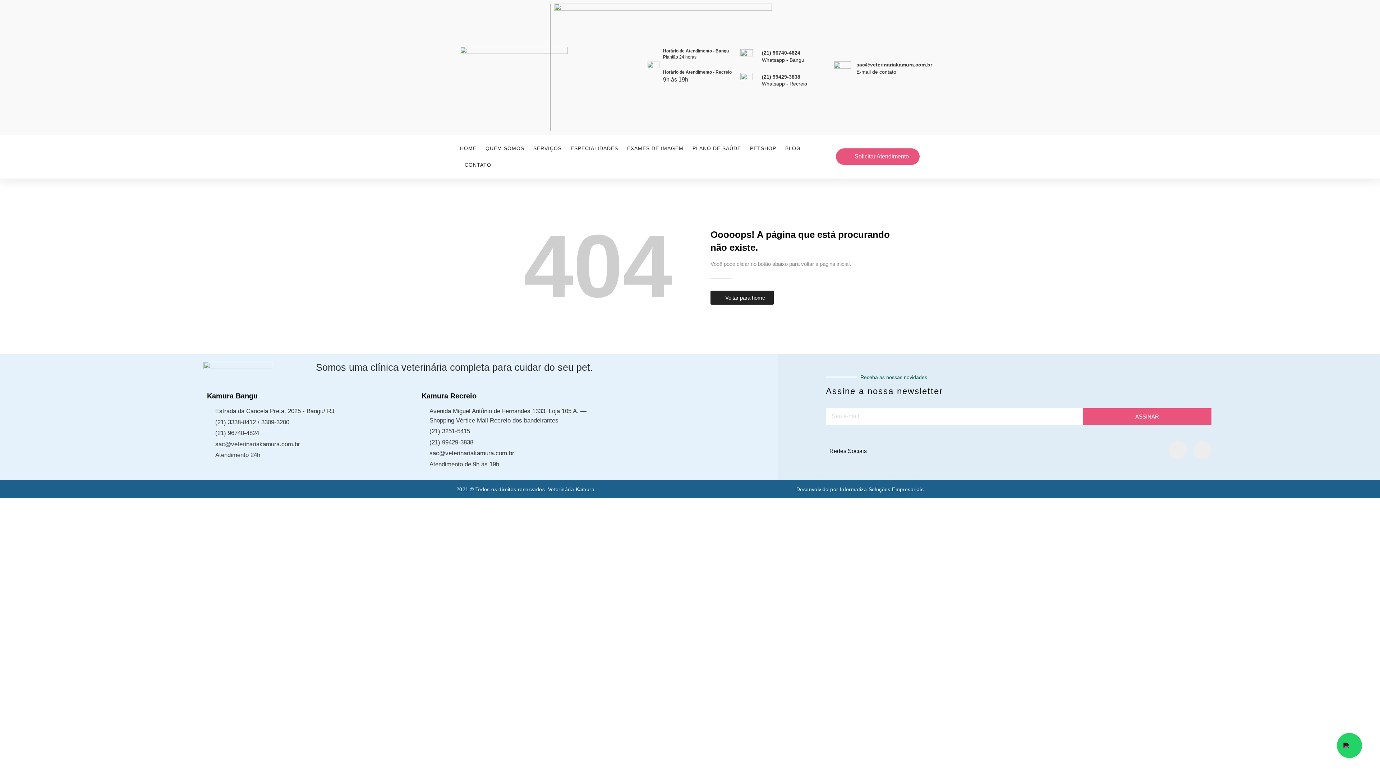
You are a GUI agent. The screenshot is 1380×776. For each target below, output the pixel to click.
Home (468, 148)
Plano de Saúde (717, 148)
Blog (793, 148)
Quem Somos (505, 148)
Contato (478, 165)
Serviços (547, 148)
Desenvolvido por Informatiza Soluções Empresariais (860, 489)
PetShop (763, 148)
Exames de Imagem (655, 148)
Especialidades (594, 148)
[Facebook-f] (1178, 450)
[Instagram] (1202, 450)
